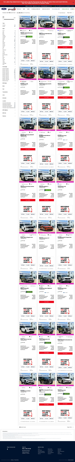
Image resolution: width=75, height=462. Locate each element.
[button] (36, 22)
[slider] (3, 19)
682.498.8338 (26, 448)
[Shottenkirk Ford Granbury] (12, 9)
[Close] (73, 2)
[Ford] (4, 9)
